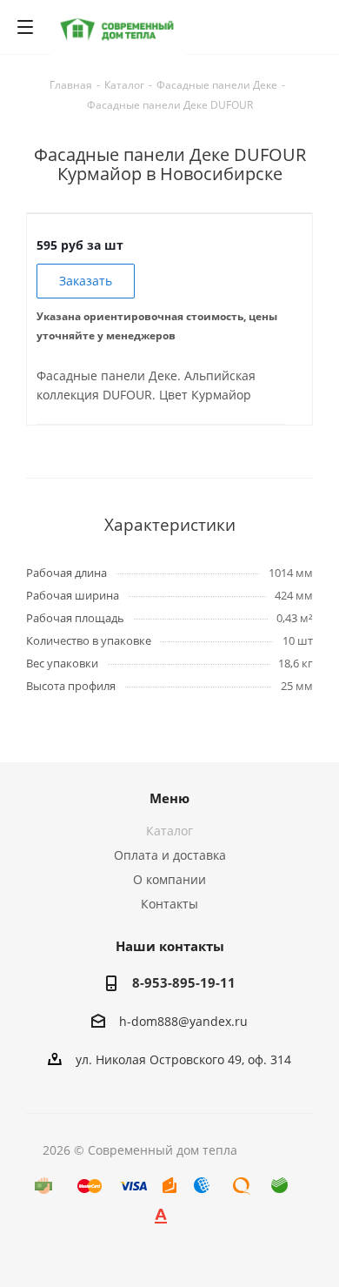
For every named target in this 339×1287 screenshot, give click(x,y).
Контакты (169, 903)
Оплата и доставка (170, 855)
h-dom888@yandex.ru (183, 1021)
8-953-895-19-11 (184, 982)
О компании (169, 879)
